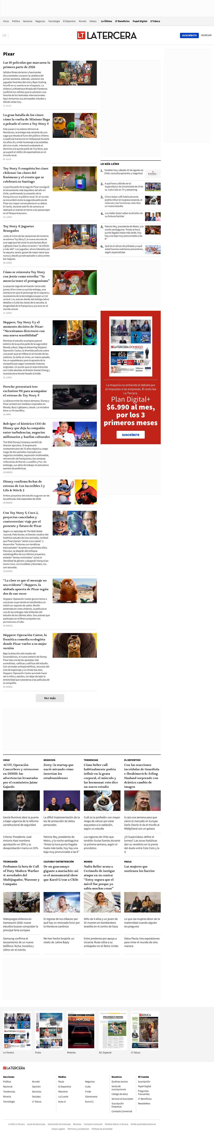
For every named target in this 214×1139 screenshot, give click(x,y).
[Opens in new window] (81, 1049)
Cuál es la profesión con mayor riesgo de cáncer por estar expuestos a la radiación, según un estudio (102, 822)
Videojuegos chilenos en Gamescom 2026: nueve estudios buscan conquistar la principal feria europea (20, 924)
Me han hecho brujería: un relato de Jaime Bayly (59, 940)
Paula (127, 861)
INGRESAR (206, 35)
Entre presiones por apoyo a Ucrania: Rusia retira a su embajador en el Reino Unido (101, 942)
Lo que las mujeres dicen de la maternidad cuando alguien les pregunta (142, 922)
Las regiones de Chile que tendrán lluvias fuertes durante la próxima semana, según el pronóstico (102, 842)
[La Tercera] (17, 1049)
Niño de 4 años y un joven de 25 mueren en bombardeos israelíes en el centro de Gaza (101, 922)
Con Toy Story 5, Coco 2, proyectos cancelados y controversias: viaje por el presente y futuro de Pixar (22, 519)
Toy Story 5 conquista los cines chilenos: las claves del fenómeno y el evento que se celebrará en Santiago (25, 175)
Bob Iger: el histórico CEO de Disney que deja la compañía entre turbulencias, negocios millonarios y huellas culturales (26, 430)
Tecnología (54, 21)
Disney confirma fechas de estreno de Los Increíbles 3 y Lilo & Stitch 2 (24, 486)
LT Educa (155, 21)
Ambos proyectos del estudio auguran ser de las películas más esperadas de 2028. (26, 497)
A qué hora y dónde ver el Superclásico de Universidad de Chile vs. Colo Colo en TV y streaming (124, 186)
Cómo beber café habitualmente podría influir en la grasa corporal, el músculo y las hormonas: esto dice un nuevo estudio (123, 201)
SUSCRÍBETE (130, 435)
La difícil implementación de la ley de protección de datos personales (62, 821)
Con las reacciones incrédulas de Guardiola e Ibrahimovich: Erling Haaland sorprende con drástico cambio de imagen (141, 776)
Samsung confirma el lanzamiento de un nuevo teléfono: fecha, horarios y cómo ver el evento (18, 944)
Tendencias (91, 760)
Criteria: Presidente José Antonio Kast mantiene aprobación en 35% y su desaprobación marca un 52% (20, 842)
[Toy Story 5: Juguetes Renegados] (75, 236)
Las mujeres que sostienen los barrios (139, 869)
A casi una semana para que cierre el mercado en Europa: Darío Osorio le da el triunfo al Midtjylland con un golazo (141, 822)
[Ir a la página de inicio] (107, 35)
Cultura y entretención (59, 861)
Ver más (50, 698)
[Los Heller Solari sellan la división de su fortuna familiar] (153, 216)
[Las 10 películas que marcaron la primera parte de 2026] (75, 73)
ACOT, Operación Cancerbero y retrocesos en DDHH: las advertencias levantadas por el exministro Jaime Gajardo (21, 776)
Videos (93, 21)
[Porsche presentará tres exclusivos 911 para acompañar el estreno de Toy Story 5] (75, 397)
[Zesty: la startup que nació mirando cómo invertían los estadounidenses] (62, 800)
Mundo (82, 21)
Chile (6, 760)
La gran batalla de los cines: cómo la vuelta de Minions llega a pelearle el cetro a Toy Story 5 (26, 120)
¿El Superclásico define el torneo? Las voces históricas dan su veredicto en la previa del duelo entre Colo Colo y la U (141, 844)
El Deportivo (69, 21)
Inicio (6, 21)
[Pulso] (49, 1049)
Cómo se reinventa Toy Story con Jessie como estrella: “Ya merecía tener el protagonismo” (26, 277)
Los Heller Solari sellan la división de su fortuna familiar (124, 215)
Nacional (27, 21)
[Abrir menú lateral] (5, 35)
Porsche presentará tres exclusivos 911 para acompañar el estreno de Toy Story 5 (25, 391)
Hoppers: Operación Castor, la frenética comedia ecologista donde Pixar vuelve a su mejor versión (25, 642)
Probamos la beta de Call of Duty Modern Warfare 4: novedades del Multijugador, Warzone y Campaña (21, 875)
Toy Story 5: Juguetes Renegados (18, 228)
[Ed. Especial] (113, 1049)
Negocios (40, 21)
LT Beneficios (122, 21)
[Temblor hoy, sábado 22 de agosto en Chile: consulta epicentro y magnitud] (153, 173)
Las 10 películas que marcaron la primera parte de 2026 (26, 65)
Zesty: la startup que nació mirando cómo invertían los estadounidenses (58, 772)
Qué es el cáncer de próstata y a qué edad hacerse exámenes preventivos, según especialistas (124, 249)
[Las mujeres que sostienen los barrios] (142, 902)
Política (16, 21)
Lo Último (106, 21)
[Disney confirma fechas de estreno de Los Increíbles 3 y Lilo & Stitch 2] (75, 492)
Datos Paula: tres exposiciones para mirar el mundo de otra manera (141, 942)
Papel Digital (140, 21)
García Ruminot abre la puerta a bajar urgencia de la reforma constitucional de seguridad (21, 821)
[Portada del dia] (130, 375)
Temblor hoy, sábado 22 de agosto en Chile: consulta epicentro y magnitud (123, 172)
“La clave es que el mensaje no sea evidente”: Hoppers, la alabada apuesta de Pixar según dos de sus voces (26, 587)
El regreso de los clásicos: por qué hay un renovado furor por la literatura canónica (62, 922)
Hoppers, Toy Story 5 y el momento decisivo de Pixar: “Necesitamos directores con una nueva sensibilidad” (24, 329)
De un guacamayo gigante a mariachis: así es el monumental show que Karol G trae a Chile (61, 873)
